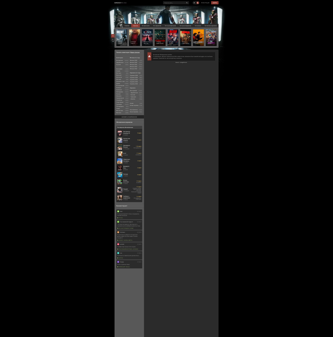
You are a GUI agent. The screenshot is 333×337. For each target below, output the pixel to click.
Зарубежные (119, 62)
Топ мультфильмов (170, 25)
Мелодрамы (119, 92)
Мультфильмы (134, 109)
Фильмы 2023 (133, 66)
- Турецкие (133, 97)
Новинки (135, 25)
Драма (118, 83)
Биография (119, 69)
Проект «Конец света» (126, 240)
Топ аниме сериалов (211, 25)
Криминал (119, 89)
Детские (118, 79)
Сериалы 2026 (134, 75)
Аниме (131, 103)
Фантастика (119, 110)
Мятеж (121, 258)
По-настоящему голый (126, 228)
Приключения (120, 98)
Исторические (120, 85)
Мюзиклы (118, 96)
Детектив (119, 77)
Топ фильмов (145, 25)
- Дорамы (132, 99)
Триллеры (119, 104)
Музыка (118, 94)
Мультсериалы (134, 112)
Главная (127, 25)
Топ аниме (198, 25)
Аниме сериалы (134, 105)
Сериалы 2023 (134, 81)
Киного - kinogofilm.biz (181, 62)
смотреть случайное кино (129, 117)
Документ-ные (120, 81)
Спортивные (119, 102)
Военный (118, 75)
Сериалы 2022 (134, 84)
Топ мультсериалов (185, 25)
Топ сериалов (157, 25)
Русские (118, 64)
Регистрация (205, 3)
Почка (121, 218)
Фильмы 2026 (133, 60)
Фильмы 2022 (133, 68)
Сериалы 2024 (134, 79)
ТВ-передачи (120, 106)
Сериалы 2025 (134, 77)
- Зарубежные (134, 92)
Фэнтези (118, 112)
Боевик (118, 71)
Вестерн (118, 73)
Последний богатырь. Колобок (128, 249)
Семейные (119, 100)
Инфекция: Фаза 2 (124, 267)
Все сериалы (133, 90)
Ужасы (118, 108)
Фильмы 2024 (133, 64)
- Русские (132, 95)
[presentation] (113, 39)
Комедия (118, 87)
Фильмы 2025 (133, 62)
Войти (215, 3)
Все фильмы (119, 60)
